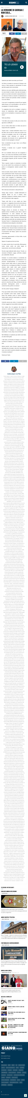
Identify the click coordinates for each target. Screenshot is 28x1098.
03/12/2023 (11, 1015)
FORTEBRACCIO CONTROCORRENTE (10, 943)
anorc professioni (10, 1067)
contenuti (4, 1070)
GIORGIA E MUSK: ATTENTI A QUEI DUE (16, 1006)
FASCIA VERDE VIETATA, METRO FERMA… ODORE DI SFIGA (16, 1019)
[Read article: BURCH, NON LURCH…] (14, 980)
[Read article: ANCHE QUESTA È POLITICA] (14, 927)
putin (18, 1080)
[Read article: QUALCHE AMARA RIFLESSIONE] (14, 901)
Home (2, 7)
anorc (3, 1067)
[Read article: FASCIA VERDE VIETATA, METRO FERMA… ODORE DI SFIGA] (4, 1020)
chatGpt (22, 1067)
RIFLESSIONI (7, 7)
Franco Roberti (12, 1072)
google (24, 1072)
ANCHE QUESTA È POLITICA (8, 917)
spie (21, 1082)
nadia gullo (14, 1077)
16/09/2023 (21, 16)
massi (3, 1077)
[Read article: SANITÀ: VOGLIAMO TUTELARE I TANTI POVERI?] (4, 1002)
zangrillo (10, 1084)
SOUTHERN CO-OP (14, 1082)
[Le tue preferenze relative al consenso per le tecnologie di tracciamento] (25, 1095)
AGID (13, 1065)
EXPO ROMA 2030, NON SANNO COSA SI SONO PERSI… (16, 1012)
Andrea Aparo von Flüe (11, 16)
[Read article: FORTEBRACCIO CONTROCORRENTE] (14, 953)
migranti (8, 1077)
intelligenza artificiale (19, 1075)
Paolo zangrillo (5, 1080)
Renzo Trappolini (5, 919)
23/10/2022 (11, 1029)
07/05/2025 (11, 1003)
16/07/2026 (14, 972)
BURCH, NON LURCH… (6, 970)
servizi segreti (5, 1082)
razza (23, 1080)
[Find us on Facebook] (1, 1092)
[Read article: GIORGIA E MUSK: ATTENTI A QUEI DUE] (4, 1008)
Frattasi (19, 1072)
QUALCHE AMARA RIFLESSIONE (9, 891)
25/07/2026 (12, 945)
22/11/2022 (11, 1021)
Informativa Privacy (5, 1056)
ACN (9, 1065)
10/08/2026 (11, 893)
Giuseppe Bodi (4, 893)
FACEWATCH (4, 1072)
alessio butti (21, 1065)
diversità (15, 1070)
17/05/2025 (11, 1035)
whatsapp (4, 1084)
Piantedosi (13, 1080)
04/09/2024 (11, 1008)
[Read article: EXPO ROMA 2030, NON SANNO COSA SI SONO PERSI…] (4, 1013)
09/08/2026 (12, 919)
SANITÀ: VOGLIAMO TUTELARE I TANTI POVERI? (16, 1001)
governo (3, 1075)
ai (16, 1065)
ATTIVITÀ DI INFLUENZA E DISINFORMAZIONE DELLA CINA (17, 1032)
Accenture (4, 1065)
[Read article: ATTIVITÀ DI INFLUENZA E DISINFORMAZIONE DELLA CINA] (4, 1034)
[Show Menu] (1, 2)
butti (17, 1067)
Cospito (9, 1070)
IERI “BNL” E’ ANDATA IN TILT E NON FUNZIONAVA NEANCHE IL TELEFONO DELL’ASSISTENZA (15, 1026)
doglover (21, 1070)
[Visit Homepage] (14, 2)
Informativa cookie (5, 1058)
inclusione (9, 1075)
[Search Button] (26, 2)
